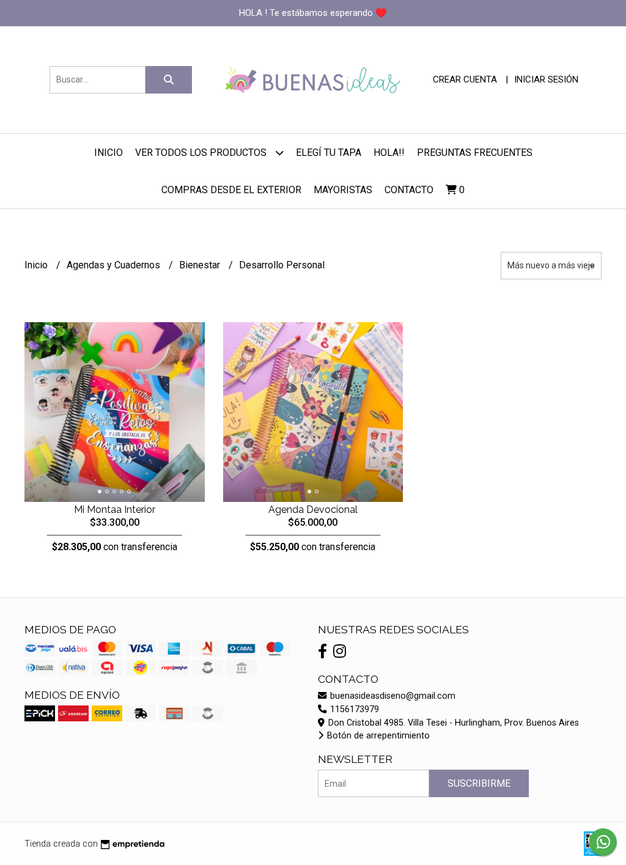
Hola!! (389, 152)
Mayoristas (343, 190)
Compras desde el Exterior (231, 190)
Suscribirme (478, 783)
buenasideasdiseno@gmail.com (391, 696)
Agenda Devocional (313, 509)
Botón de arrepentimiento (377, 736)
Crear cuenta (465, 79)
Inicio (108, 152)
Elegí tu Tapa (328, 152)
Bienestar (201, 265)
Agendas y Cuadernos (115, 265)
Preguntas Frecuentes (474, 152)
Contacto (409, 190)
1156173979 (353, 709)
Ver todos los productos (202, 152)
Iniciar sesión (546, 79)
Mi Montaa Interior (114, 509)
